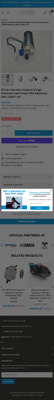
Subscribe (40, 208)
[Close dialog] (51, 190)
